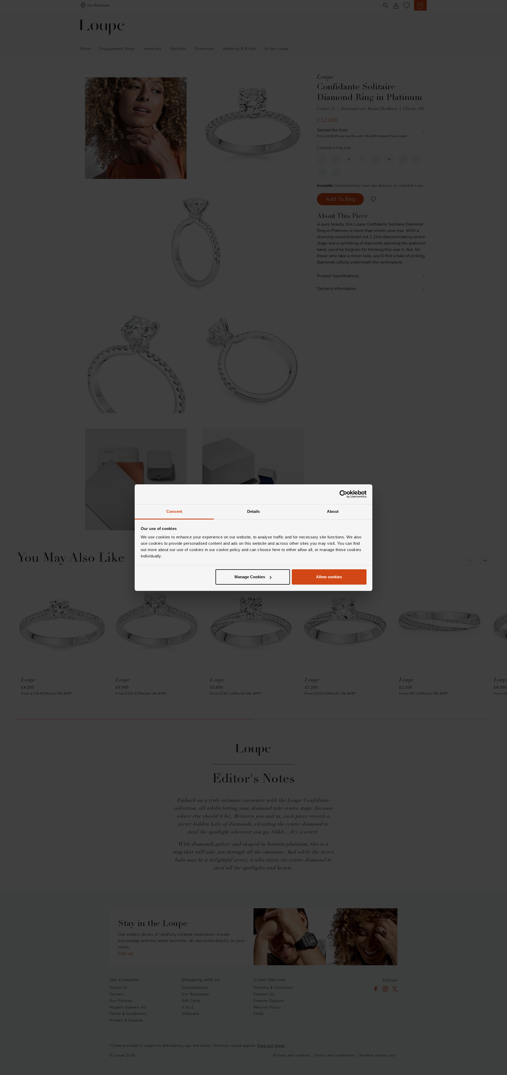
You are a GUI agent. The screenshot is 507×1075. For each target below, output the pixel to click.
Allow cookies (329, 577)
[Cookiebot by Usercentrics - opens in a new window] (343, 494)
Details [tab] (253, 511)
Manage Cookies (249, 577)
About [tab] (333, 511)
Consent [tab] (174, 511)
